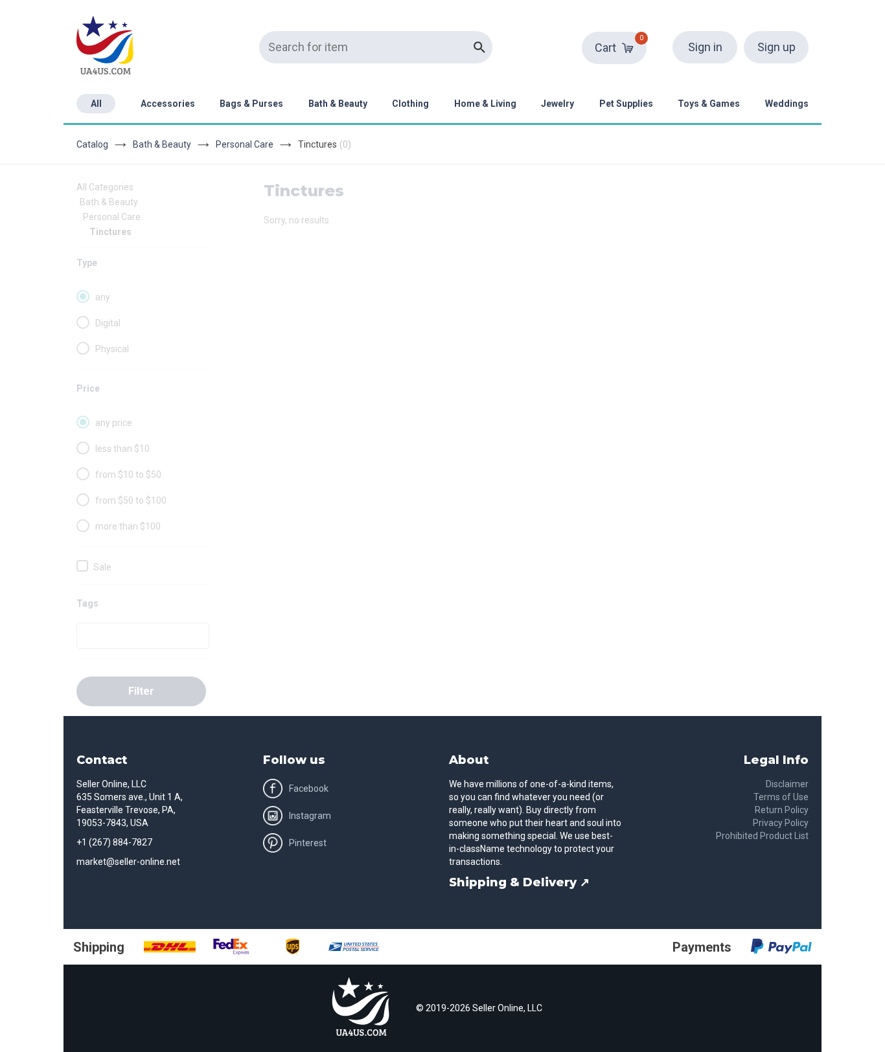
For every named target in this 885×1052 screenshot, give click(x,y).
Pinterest (308, 843)
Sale (102, 567)
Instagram (310, 816)
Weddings (787, 103)
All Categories (104, 187)
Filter (141, 691)
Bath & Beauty (337, 103)
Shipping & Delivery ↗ (519, 882)
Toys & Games (709, 103)
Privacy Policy (781, 823)
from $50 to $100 (131, 500)
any (102, 297)
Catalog (92, 144)
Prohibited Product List (762, 836)
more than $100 (128, 526)
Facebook (308, 788)
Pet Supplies (626, 103)
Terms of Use (781, 797)
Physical (112, 349)
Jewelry (557, 103)
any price (113, 423)
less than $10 (122, 448)
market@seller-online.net (128, 861)
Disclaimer (787, 784)
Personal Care (244, 144)
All (96, 103)
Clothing (410, 103)
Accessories (168, 103)
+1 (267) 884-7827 (114, 842)
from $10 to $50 (128, 474)
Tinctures (110, 232)
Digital (108, 323)
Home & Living (485, 103)
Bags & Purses (251, 103)
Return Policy (782, 810)
